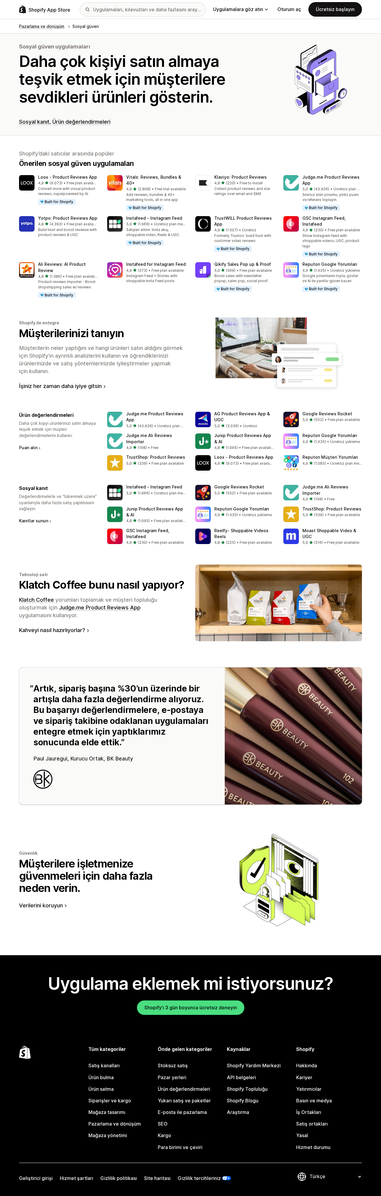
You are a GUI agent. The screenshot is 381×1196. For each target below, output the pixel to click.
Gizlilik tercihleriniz (199, 1178)
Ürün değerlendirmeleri (81, 122)
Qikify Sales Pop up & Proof (242, 264)
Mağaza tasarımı (106, 1112)
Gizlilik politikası (118, 1178)
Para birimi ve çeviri (180, 1147)
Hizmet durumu (313, 1147)
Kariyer (304, 1077)
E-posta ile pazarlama (182, 1112)
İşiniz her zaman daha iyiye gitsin (60, 386)
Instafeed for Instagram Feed (156, 264)
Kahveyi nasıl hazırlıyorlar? (52, 630)
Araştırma (238, 1112)
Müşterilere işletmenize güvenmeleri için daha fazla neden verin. (86, 876)
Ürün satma (101, 1089)
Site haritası (157, 1178)
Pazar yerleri (172, 1077)
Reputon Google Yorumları (329, 264)
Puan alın (28, 447)
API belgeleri (241, 1077)
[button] (58, 190)
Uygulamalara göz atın (238, 9)
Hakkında (306, 1065)
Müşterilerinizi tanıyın (71, 333)
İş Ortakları (308, 1112)
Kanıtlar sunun (33, 520)
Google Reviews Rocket (327, 413)
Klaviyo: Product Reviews (240, 177)
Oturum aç (289, 9)
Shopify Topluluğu (247, 1089)
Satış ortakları (312, 1124)
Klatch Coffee (36, 600)
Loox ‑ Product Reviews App (67, 177)
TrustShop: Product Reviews (155, 457)
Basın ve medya (314, 1101)
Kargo (164, 1135)
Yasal (302, 1135)
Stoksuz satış (173, 1065)
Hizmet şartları (76, 1178)
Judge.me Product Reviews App (99, 607)
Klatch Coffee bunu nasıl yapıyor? (101, 584)
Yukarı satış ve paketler (184, 1101)
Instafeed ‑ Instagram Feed (154, 218)
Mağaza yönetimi (107, 1135)
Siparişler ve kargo (109, 1101)
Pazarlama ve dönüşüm (114, 1124)
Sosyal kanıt (34, 122)
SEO (163, 1124)
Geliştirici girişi (36, 1178)
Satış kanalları (104, 1065)
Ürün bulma (101, 1077)
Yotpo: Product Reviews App (67, 218)
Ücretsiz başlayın (335, 9)
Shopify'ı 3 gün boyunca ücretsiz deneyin (190, 1007)
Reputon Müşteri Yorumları (330, 457)
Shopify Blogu (242, 1101)
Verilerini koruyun (41, 905)
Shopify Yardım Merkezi (254, 1065)
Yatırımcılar (308, 1089)
